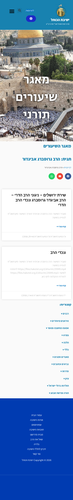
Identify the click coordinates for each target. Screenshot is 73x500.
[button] (19, 10)
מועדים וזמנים (61, 357)
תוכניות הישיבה (36, 429)
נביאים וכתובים (61, 364)
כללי (66, 349)
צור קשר (37, 453)
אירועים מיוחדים (60, 321)
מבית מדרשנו (36, 434)
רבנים (66, 313)
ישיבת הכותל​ (60, 19)
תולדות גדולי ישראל (59, 385)
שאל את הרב (36, 439)
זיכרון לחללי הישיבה (36, 449)
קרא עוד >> (61, 226)
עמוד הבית (36, 415)
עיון (67, 378)
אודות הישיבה (36, 420)
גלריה (36, 444)
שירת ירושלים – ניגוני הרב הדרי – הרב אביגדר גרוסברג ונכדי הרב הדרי (38, 200)
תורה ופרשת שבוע (60, 393)
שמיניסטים (36, 424)
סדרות (65, 371)
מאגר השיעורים (57, 146)
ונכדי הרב (58, 252)
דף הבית (67, 167)
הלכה (66, 342)
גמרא (66, 335)
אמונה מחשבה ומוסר (58, 328)
